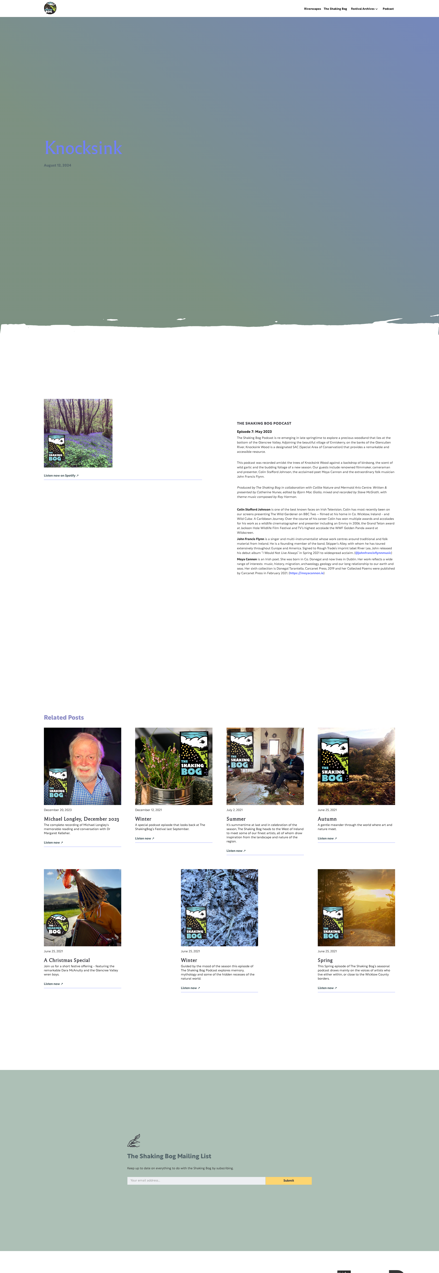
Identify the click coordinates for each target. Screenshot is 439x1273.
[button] (364, 9)
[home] (50, 8)
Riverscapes (312, 9)
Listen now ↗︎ (53, 842)
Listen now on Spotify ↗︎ (61, 475)
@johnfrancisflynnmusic (373, 553)
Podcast (388, 9)
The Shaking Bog (335, 9)
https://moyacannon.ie (307, 573)
